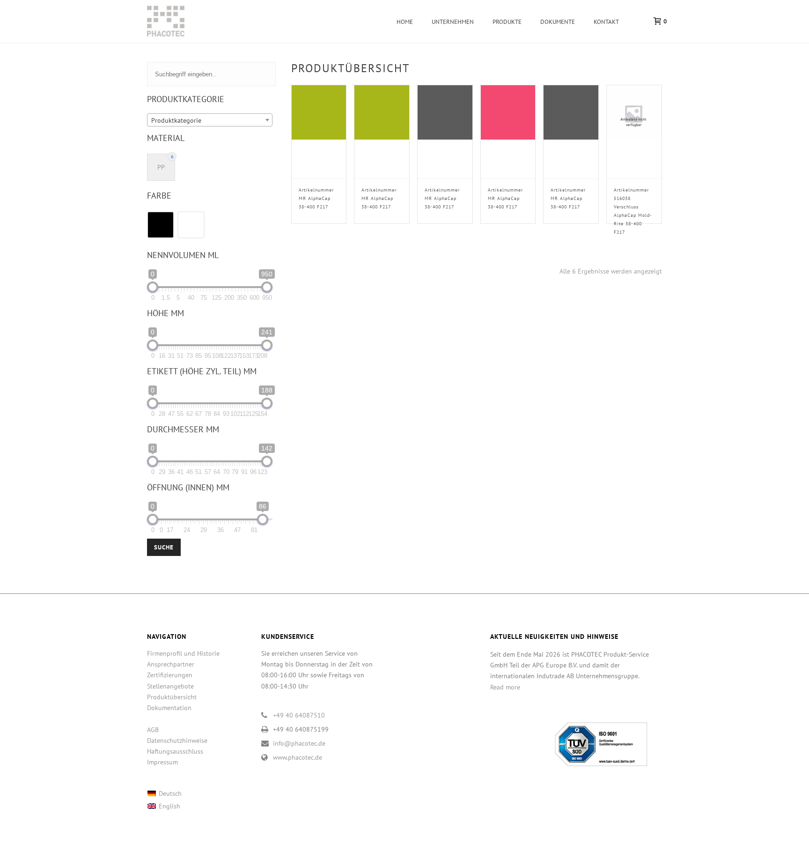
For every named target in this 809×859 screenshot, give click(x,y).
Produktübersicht (172, 697)
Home (405, 22)
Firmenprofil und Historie (183, 653)
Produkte (507, 22)
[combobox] (209, 119)
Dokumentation (169, 707)
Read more (505, 687)
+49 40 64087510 (299, 715)
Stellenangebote (170, 686)
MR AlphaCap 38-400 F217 (316, 198)
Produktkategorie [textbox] (176, 120)
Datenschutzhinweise (177, 740)
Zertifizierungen (169, 675)
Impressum (162, 762)
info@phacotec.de (299, 743)
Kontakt (606, 22)
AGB (153, 730)
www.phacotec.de (297, 757)
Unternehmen (453, 22)
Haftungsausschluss (175, 751)
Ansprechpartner (170, 664)
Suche (164, 547)
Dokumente (557, 22)
